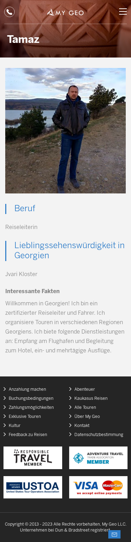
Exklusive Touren (25, 417)
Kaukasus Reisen (91, 398)
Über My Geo (87, 417)
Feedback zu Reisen (28, 435)
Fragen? (114, 534)
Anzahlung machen (27, 389)
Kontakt (81, 426)
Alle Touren (85, 408)
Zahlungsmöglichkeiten (31, 408)
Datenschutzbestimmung (98, 435)
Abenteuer (84, 389)
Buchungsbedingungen (31, 398)
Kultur (15, 426)
